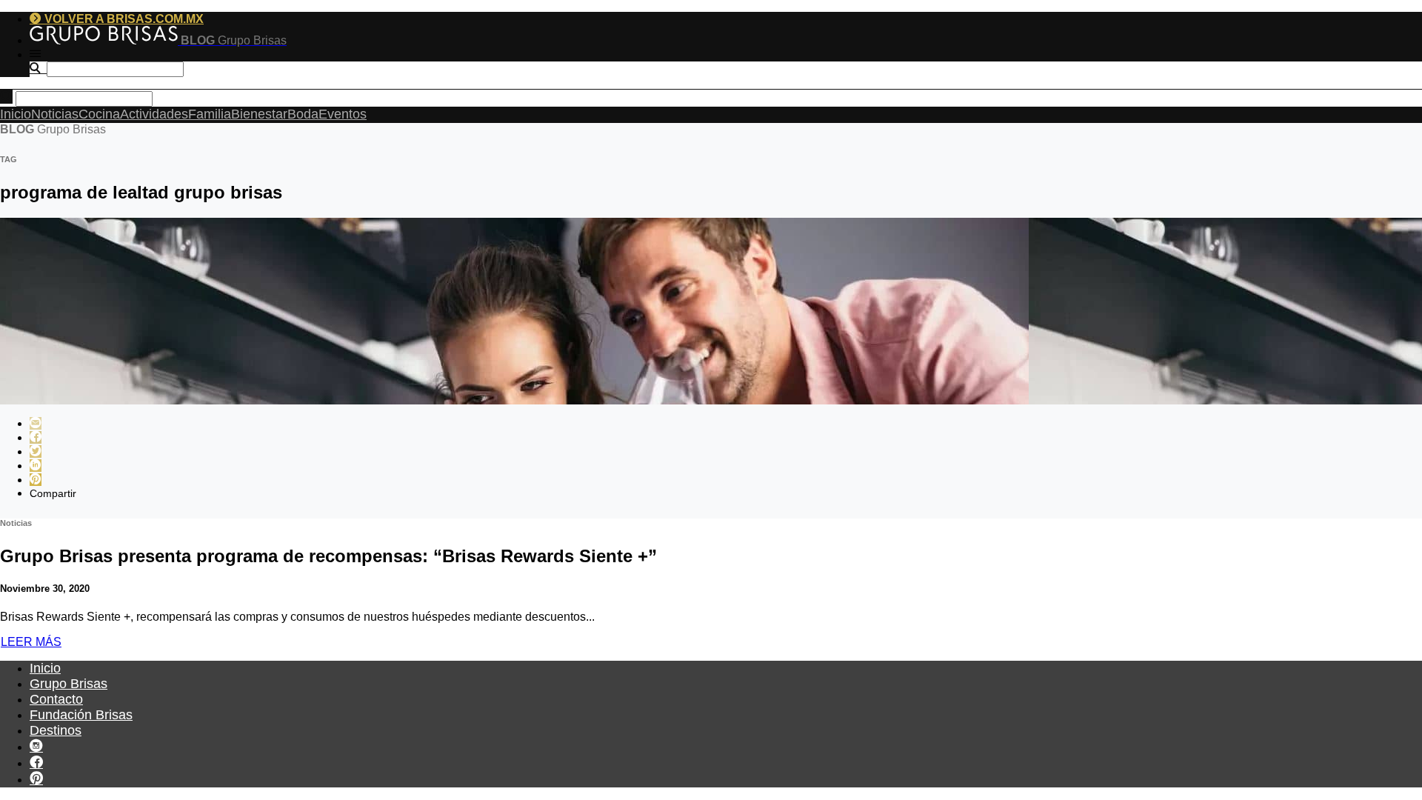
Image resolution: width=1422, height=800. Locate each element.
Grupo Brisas (68, 683)
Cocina (99, 114)
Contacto (56, 699)
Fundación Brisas (81, 714)
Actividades (154, 114)
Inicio (15, 114)
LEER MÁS (31, 642)
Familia (209, 114)
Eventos (342, 114)
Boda (302, 114)
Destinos (55, 730)
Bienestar (259, 114)
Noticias (55, 114)
